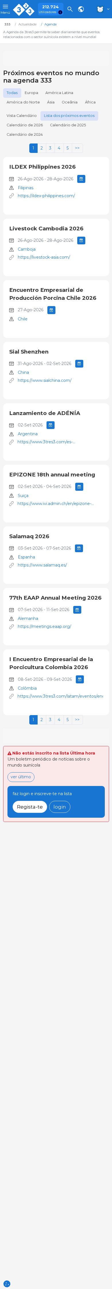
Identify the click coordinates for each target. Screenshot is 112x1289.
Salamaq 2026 (29, 536)
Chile (23, 319)
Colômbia (27, 688)
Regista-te (30, 807)
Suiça (23, 495)
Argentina (28, 433)
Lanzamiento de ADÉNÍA (44, 413)
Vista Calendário (22, 115)
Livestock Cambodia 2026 (46, 228)
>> (77, 148)
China (23, 372)
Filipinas (25, 187)
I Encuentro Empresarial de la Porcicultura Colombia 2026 (51, 663)
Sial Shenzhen (29, 351)
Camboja (27, 249)
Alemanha (28, 618)
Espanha (26, 557)
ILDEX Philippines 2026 (42, 166)
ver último (21, 776)
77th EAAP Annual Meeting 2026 (55, 597)
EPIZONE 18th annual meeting (52, 474)
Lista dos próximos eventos (69, 115)
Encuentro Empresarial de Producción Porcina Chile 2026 (52, 294)
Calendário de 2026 (25, 125)
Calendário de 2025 (68, 125)
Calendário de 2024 (25, 134)
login (59, 807)
